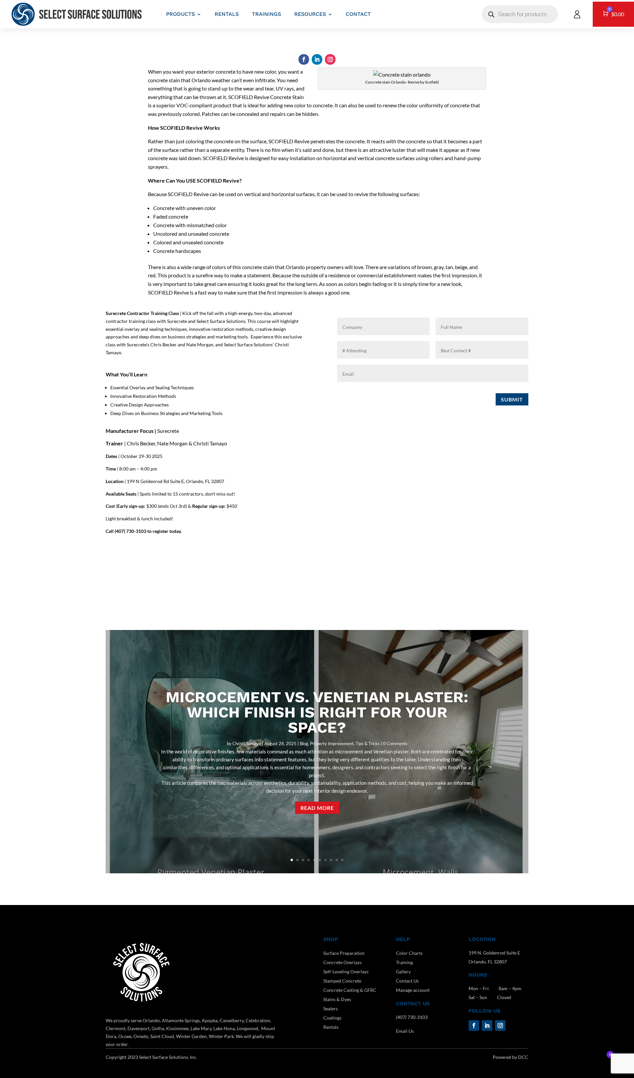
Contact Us (407, 981)
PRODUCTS (180, 14)
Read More (317, 808)
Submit (512, 399)
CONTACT (358, 14)
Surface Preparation (344, 953)
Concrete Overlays (342, 962)
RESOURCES (310, 14)
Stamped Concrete (342, 981)
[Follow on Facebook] (304, 59)
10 (342, 860)
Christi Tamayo (246, 743)
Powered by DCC (510, 1057)
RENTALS (227, 14)
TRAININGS (266, 14)
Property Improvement (332, 743)
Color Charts (409, 953)
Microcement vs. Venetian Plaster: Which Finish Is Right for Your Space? (317, 712)
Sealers (330, 1008)
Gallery (403, 971)
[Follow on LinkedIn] (317, 59)
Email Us (405, 1031)
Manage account (413, 990)
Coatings (332, 1018)
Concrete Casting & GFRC (349, 990)
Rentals (330, 1027)
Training (404, 962)
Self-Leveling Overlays (346, 971)
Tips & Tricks (368, 743)
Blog (304, 743)
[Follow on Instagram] (330, 59)
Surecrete (168, 431)
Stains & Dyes (337, 999)
